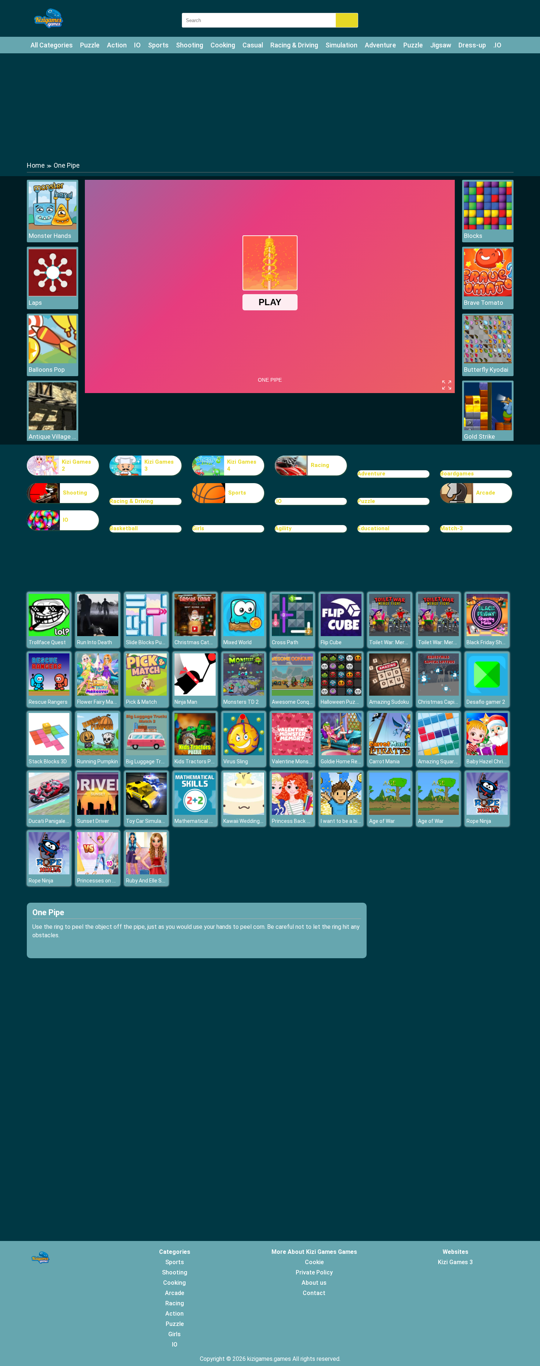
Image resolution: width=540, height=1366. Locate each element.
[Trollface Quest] (49, 634)
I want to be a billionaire (348, 821)
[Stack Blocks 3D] (49, 753)
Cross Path (285, 642)
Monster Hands (50, 235)
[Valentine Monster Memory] (292, 753)
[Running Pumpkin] (97, 753)
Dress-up (472, 45)
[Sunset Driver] (97, 812)
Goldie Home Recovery (347, 761)
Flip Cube (331, 642)
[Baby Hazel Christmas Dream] (487, 753)
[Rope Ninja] (487, 812)
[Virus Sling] (243, 753)
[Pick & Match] (146, 693)
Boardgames (457, 473)
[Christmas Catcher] (195, 634)
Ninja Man (185, 702)
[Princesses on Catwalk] (97, 872)
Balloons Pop (47, 369)
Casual (252, 45)
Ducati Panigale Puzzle (56, 821)
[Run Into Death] (97, 634)
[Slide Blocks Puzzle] (146, 634)
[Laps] (52, 294)
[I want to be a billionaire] (341, 812)
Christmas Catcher (197, 642)
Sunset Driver (93, 821)
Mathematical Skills (197, 821)
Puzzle (90, 45)
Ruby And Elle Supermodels (158, 881)
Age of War (382, 821)
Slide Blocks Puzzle (149, 642)
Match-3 (451, 528)
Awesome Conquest (296, 702)
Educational (373, 528)
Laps (35, 302)
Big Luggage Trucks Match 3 (159, 761)
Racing (320, 465)
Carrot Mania (384, 761)
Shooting (189, 45)
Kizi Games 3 (159, 465)
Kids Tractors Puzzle (199, 761)
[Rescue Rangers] (49, 693)
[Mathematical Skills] (195, 812)
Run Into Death (94, 642)
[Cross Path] (292, 634)
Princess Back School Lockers (307, 821)
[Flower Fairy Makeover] (97, 693)
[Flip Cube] (341, 634)
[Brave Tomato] (488, 294)
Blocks (473, 235)
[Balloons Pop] (52, 361)
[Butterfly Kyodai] (488, 361)
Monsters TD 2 (241, 702)
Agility (283, 528)
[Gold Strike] (488, 428)
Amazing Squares (439, 761)
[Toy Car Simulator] (146, 812)
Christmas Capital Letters (448, 702)
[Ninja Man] (195, 693)
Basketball (123, 528)
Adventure (380, 45)
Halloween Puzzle (341, 702)
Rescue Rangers (48, 702)
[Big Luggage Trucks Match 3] (146, 753)
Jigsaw (440, 45)
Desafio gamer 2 (486, 702)
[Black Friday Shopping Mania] (487, 634)
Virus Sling (235, 761)
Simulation (341, 45)
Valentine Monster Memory (304, 761)
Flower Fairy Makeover (103, 702)
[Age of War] (389, 812)
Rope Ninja (479, 821)
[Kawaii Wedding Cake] (243, 812)
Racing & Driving (294, 45)
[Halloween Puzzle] (341, 693)
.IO (497, 45)
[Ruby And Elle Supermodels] (146, 872)
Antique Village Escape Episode (52, 436)
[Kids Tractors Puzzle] (195, 753)
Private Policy (314, 1272)
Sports (158, 45)
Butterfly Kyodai (486, 369)
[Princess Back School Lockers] (292, 812)
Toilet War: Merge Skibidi (397, 642)
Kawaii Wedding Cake (248, 821)
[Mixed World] (243, 634)
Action (117, 45)
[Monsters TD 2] (243, 693)
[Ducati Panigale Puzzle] (49, 812)
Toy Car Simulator (147, 821)
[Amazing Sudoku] (389, 693)
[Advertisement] (270, 107)
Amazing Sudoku (389, 702)
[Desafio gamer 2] (487, 693)
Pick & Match (141, 702)
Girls (198, 528)
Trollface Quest (47, 642)
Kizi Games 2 (76, 465)
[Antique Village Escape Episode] (52, 428)
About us (314, 1282)
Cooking (222, 45)
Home (36, 165)
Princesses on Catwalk (104, 881)
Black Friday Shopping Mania (500, 642)
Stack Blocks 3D (48, 761)
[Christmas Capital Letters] (438, 693)
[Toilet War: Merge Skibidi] (389, 634)
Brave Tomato (483, 302)
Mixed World (237, 642)
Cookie (314, 1262)
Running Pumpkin (97, 761)
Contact (314, 1293)
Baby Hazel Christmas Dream (501, 761)
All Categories (51, 45)
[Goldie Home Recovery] (341, 753)
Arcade (485, 492)
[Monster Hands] (52, 227)
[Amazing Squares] (438, 753)
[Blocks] (488, 227)
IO (137, 45)
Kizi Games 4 (241, 465)
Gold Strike (479, 436)
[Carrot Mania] (389, 753)
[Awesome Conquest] (292, 693)
